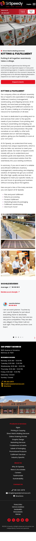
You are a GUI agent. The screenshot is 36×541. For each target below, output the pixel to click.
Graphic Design (18, 439)
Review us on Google (9, 292)
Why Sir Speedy (18, 467)
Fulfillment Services (18, 454)
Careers (18, 472)
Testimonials (18, 476)
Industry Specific (18, 457)
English (29, 4)
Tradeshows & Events (18, 445)
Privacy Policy (18, 504)
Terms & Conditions (18, 507)
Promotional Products (18, 451)
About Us (18, 463)
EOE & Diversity (18, 512)
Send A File (31, 11)
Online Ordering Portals (18, 436)
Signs (18, 427)
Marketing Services (18, 442)
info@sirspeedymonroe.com (14, 384)
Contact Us (18, 484)
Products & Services (18, 424)
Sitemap (18, 514)
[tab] (13, 337)
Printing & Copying (18, 430)
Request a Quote (22, 11)
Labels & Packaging (18, 448)
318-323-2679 (5, 13)
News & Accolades (18, 469)
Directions (7, 386)
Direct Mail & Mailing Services (14, 51)
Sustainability (18, 479)
